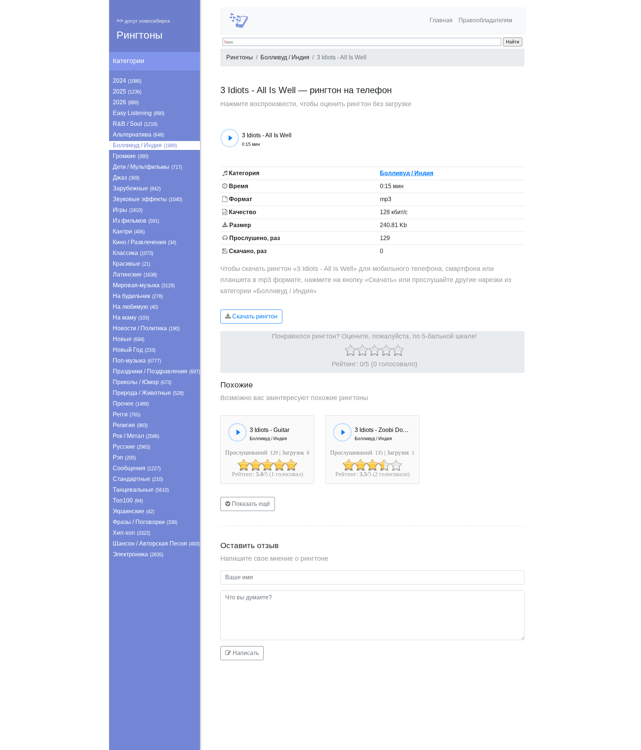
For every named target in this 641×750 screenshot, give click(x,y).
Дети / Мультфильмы (147, 167)
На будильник (138, 296)
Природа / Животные (148, 393)
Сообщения (137, 468)
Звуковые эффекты (147, 199)
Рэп (124, 457)
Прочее (131, 403)
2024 (127, 81)
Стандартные (138, 479)
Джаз (126, 177)
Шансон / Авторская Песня (156, 543)
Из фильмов (136, 220)
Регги (126, 414)
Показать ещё (250, 504)
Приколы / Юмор (142, 382)
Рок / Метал (136, 436)
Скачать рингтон (254, 316)
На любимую (135, 307)
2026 (126, 102)
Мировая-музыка (144, 285)
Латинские (135, 274)
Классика (133, 253)
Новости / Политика (146, 328)
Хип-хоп (131, 533)
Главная (441, 20)
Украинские (133, 511)
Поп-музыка (137, 360)
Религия (130, 425)
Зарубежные (137, 188)
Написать (245, 653)
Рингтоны (139, 35)
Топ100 (128, 500)
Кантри (129, 231)
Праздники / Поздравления (156, 371)
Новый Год (134, 350)
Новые (128, 339)
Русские (131, 446)
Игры (127, 210)
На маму (131, 317)
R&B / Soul (135, 124)
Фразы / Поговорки (145, 522)
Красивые (131, 264)
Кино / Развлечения (144, 242)
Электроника (138, 554)
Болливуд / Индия (145, 145)
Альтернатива (138, 134)
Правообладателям (485, 20)
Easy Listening (138, 113)
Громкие (130, 156)
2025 (127, 91)
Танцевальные (141, 490)
